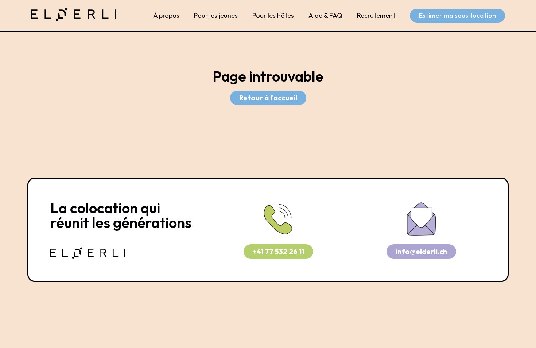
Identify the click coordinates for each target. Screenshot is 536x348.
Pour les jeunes (216, 15)
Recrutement (376, 15)
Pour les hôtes (273, 15)
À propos (166, 15)
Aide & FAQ (325, 15)
